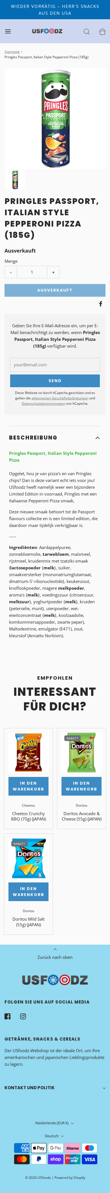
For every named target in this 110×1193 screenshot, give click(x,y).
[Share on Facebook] (100, 304)
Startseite (12, 51)
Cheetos (28, 805)
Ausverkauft (55, 290)
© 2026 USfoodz (38, 1177)
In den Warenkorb (28, 786)
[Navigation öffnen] (8, 31)
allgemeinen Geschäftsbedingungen (60, 398)
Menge (11, 261)
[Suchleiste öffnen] (86, 31)
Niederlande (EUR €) (52, 1122)
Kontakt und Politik (30, 1088)
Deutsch (52, 1135)
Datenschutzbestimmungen (43, 403)
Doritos (81, 805)
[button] (15, 179)
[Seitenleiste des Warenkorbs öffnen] (102, 31)
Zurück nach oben (55, 957)
